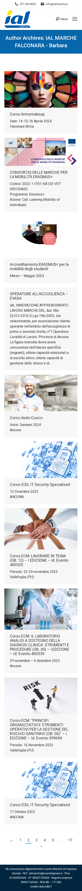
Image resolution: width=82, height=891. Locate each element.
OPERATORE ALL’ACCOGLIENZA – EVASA (39, 296)
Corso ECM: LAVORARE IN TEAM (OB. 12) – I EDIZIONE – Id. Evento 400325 (39, 560)
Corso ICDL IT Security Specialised (40, 484)
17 (70, 840)
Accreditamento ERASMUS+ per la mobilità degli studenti (39, 266)
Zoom (35, 89)
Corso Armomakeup (27, 114)
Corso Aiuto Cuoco (26, 417)
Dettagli (47, 89)
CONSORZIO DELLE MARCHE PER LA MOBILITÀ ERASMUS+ (39, 174)
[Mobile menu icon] (75, 19)
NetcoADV (45, 886)
